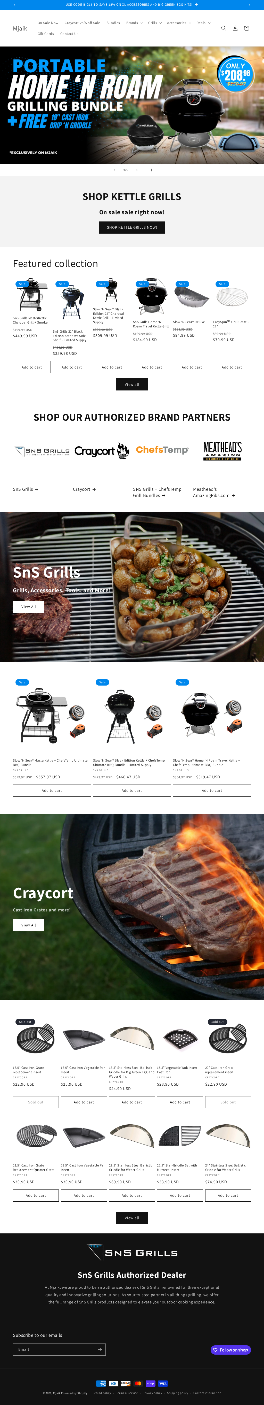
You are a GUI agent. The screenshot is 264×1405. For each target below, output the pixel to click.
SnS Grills (23, 489)
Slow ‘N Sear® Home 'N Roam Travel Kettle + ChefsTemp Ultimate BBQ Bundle (206, 762)
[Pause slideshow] (149, 170)
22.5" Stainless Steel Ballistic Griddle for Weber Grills (131, 1167)
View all (132, 384)
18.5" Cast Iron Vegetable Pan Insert (83, 1070)
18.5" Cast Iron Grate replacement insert (28, 1070)
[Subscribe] (99, 1349)
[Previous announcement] (14, 5)
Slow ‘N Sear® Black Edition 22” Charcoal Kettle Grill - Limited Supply (108, 316)
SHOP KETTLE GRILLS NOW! (132, 227)
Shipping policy (177, 1393)
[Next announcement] (249, 5)
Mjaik (57, 1393)
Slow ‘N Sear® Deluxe (189, 322)
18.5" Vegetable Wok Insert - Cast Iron (178, 1070)
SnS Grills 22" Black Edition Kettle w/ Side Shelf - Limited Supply (69, 335)
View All (28, 606)
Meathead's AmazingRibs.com (211, 492)
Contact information (207, 1393)
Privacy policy (152, 1393)
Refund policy (102, 1393)
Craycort (81, 489)
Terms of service (127, 1393)
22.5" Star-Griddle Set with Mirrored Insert (177, 1167)
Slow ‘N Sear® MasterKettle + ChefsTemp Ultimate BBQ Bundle (50, 762)
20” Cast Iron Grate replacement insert (219, 1070)
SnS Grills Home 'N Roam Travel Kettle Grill (151, 324)
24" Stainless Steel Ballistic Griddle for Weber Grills (225, 1167)
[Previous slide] (114, 170)
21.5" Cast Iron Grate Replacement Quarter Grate (33, 1167)
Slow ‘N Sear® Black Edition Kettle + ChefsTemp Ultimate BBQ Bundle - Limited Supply (129, 762)
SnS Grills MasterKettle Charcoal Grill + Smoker (31, 320)
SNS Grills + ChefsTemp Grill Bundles (157, 492)
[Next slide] (137, 170)
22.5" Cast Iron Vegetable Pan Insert (83, 1167)
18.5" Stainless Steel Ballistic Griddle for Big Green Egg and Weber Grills (131, 1072)
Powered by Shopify (74, 1393)
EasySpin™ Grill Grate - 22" (231, 324)
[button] (134, 22)
